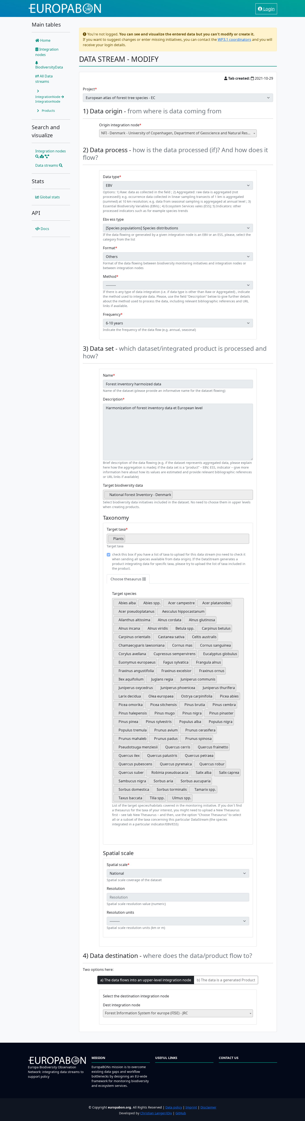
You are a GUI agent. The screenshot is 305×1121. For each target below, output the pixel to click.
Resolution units (120, 912)
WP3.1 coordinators (234, 39)
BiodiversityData (49, 67)
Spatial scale (117, 864)
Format (109, 247)
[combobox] (178, 133)
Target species (124, 593)
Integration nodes (46, 52)
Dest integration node (121, 1005)
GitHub (180, 1113)
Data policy (173, 1107)
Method (109, 276)
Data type (111, 176)
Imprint (191, 1107)
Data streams (47, 165)
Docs (44, 228)
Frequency (112, 314)
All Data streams (44, 79)
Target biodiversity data (123, 485)
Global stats (49, 197)
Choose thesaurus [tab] (126, 579)
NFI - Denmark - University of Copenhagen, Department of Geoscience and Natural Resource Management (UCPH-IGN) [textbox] (179, 133)
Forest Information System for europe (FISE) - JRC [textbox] (146, 1013)
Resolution (116, 888)
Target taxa (116, 529)
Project (89, 89)
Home (44, 40)
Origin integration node (119, 124)
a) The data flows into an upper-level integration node (145, 980)
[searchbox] (175, 496)
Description (113, 399)
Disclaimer (208, 1107)
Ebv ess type (113, 219)
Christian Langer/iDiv (156, 1113)
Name (108, 375)
